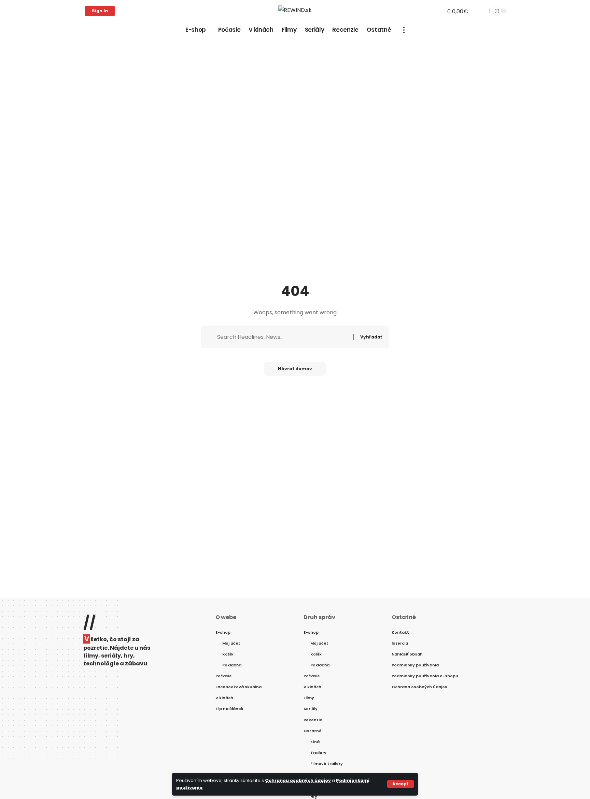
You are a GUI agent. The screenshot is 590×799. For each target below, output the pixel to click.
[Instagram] (144, 11)
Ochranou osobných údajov (298, 780)
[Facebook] (122, 11)
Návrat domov (295, 369)
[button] (400, 784)
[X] (129, 11)
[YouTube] (137, 11)
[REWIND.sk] (295, 10)
